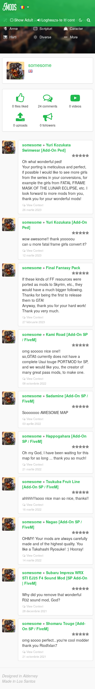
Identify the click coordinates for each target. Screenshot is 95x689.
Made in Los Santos (18, 681)
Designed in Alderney (20, 675)
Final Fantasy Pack (63, 267)
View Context (34, 205)
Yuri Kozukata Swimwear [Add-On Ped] (46, 147)
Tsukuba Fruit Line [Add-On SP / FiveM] (51, 484)
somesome (39, 64)
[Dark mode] (80, 19)
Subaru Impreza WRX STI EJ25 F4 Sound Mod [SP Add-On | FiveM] (54, 578)
